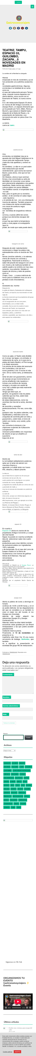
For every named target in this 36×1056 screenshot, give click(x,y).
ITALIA (17, 785)
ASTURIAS (7, 767)
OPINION (7, 792)
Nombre (7, 697)
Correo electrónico (11, 706)
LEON (23, 785)
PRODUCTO (7, 796)
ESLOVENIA (19, 778)
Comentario (8, 674)
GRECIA (19, 781)
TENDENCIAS (13, 652)
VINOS (19, 807)
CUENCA (22, 774)
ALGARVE (15, 763)
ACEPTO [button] (17, 1052)
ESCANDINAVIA (9, 778)
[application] (18, 1001)
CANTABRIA (7, 770)
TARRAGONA (23, 800)
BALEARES (15, 767)
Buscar (5, 733)
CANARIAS (28, 767)
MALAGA (6, 789)
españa (6, 781)
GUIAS (25, 781)
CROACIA (7, 774)
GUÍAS (19, 2)
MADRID (29, 785)
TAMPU (12, 125)
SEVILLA (27, 796)
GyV (19, 69)
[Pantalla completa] (30, 1008)
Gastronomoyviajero (18, 22)
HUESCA (6, 785)
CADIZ (21, 767)
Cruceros (14, 774)
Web (5, 714)
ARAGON (22, 763)
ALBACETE (7, 763)
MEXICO (13, 789)
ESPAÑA (26, 778)
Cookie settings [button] (7, 1052)
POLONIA (14, 792)
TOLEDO (23, 803)
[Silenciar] (27, 1008)
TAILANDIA (13, 800)
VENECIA (7, 807)
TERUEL (16, 803)
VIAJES (13, 807)
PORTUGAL (22, 792)
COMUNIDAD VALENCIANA (21, 770)
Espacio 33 (6, 530)
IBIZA (12, 785)
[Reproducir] (6, 1008)
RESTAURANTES (18, 796)
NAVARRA (27, 789)
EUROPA (12, 781)
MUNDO (20, 789)
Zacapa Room (26, 565)
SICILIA (6, 800)
